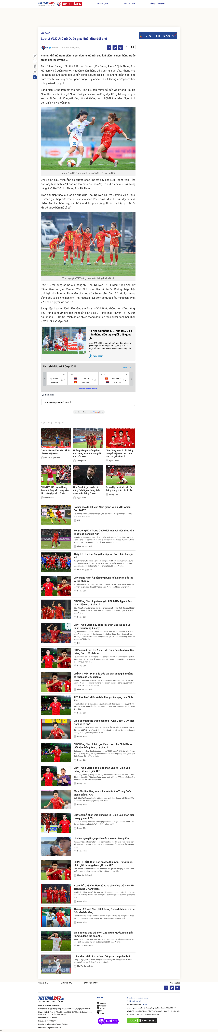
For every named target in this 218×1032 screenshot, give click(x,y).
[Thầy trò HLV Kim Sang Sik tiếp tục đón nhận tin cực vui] (56, 562)
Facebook (103, 1006)
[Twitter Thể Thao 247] (172, 988)
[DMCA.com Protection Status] (142, 1020)
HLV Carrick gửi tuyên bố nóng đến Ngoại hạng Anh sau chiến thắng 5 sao (86, 490)
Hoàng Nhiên (82, 737)
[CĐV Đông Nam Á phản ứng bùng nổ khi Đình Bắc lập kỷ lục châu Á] (56, 586)
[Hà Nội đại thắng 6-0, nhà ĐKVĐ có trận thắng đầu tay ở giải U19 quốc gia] (64, 340)
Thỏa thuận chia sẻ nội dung (137, 998)
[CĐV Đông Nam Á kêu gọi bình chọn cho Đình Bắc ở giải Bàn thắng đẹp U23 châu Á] (56, 752)
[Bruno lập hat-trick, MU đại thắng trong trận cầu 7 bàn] (120, 475)
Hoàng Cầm (81, 461)
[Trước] (44, 379)
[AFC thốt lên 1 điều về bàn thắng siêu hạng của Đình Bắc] (56, 705)
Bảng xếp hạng (157, 4)
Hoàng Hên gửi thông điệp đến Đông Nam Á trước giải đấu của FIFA (87, 453)
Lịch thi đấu (129, 4)
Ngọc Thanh (114, 461)
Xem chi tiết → (127, 367)
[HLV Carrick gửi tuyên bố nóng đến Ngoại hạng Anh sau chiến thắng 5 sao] (88, 475)
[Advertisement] (109, 18)
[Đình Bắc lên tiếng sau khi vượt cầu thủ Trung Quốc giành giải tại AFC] (56, 799)
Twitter (102, 1008)
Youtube (102, 1003)
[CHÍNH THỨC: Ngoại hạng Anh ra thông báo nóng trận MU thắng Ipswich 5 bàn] (56, 475)
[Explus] (88, 399)
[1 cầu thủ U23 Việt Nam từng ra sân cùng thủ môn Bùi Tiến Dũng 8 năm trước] (56, 894)
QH (78, 520)
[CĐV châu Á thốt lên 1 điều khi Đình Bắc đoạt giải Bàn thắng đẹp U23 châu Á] (56, 658)
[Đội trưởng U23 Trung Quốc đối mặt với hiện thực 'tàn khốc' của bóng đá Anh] (56, 539)
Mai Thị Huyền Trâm (52, 458)
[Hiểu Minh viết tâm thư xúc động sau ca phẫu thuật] (56, 964)
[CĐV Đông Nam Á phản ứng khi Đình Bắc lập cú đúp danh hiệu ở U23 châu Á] (56, 609)
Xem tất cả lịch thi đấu (88, 389)
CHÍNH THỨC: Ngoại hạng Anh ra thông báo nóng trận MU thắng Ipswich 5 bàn (55, 490)
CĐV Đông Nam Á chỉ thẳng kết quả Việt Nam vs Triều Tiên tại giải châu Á (119, 453)
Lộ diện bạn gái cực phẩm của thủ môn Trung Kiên (102, 838)
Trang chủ (102, 4)
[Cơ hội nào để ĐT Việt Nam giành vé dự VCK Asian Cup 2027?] (56, 515)
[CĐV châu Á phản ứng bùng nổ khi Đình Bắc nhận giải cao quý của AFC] (56, 823)
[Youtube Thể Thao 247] (177, 988)
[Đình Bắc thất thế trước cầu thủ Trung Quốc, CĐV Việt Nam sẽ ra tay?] (56, 729)
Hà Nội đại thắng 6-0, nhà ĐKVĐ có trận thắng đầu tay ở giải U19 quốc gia (110, 343)
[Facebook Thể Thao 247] (166, 988)
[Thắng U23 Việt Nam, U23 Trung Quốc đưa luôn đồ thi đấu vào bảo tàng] (56, 917)
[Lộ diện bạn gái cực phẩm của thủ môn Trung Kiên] (56, 846)
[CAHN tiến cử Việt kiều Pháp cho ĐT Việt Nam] (56, 438)
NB (78, 643)
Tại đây (144, 1005)
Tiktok (101, 1014)
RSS (100, 1011)
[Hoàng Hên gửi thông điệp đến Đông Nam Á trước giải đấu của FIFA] (88, 438)
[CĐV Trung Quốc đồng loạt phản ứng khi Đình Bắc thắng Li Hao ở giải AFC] (56, 776)
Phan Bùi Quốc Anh (84, 546)
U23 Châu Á (45, 33)
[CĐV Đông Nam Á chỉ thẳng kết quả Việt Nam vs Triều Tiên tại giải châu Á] (120, 438)
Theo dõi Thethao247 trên (83, 412)
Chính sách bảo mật (134, 1001)
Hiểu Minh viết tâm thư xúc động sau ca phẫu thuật (102, 956)
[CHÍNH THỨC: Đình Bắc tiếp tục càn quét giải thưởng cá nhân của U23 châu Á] (56, 682)
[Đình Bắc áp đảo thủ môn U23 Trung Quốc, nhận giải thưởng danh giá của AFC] (56, 941)
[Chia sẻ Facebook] (109, 47)
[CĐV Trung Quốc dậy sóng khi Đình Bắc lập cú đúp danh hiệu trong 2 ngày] (56, 633)
